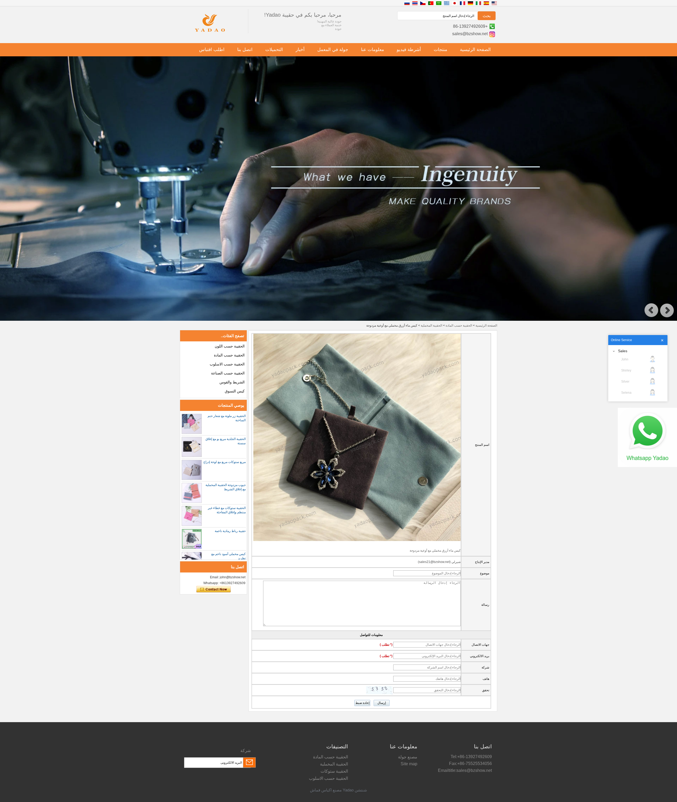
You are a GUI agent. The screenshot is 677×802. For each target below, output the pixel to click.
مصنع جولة (407, 757)
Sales (622, 351)
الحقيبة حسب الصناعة (228, 373)
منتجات (440, 49)
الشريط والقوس (232, 382)
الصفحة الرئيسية (475, 49)
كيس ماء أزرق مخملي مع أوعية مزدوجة (435, 550)
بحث (487, 15)
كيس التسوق (235, 391)
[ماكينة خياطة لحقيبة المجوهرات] (338, 320)
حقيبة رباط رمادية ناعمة (230, 531)
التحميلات (274, 49)
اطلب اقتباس (212, 49)
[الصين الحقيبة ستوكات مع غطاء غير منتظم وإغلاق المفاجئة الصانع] (192, 516)
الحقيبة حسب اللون (230, 346)
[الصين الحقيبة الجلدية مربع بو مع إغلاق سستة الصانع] (192, 447)
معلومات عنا (372, 49)
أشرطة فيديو (409, 49)
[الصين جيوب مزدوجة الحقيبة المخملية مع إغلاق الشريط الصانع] (192, 493)
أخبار (300, 49)
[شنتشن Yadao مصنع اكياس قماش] (210, 32)
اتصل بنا (245, 49)
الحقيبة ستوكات (334, 771)
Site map (409, 764)
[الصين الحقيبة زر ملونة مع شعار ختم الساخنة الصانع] (192, 424)
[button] (651, 310)
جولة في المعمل (332, 49)
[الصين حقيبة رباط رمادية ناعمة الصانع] (192, 539)
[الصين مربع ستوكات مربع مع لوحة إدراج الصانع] (192, 470)
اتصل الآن (213, 589)
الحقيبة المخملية (431, 325)
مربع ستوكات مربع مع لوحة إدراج (224, 462)
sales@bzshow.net (470, 33)
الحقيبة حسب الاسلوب (227, 364)
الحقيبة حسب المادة (459, 325)
